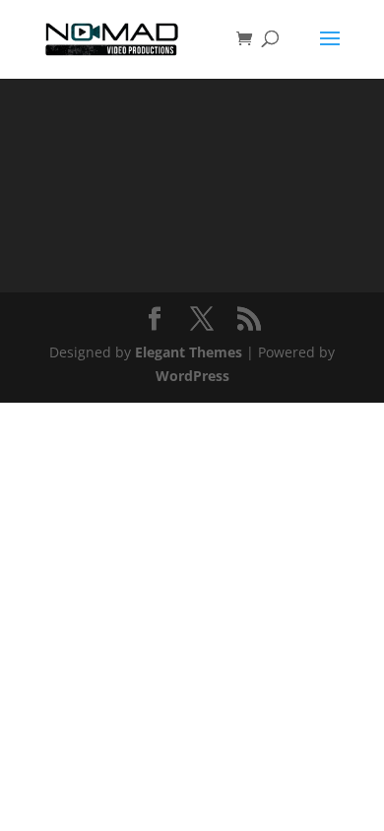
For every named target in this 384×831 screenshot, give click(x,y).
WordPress (192, 375)
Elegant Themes (188, 352)
